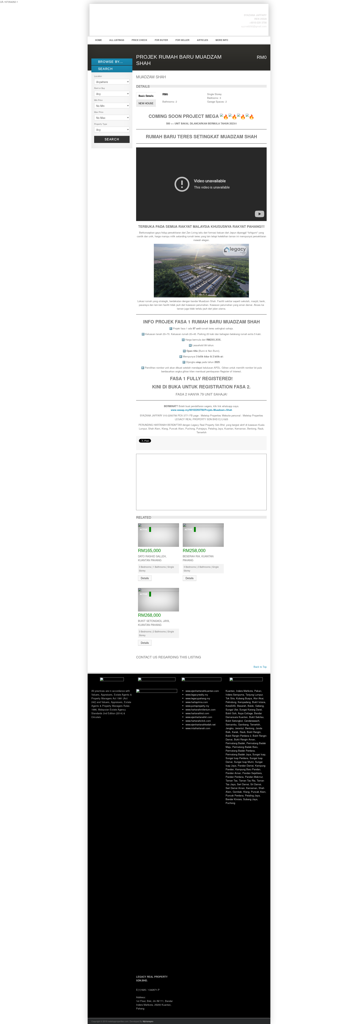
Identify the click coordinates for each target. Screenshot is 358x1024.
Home (98, 40)
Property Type (100, 123)
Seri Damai (243, 784)
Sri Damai (255, 784)
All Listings (116, 40)
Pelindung (231, 702)
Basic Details (146, 96)
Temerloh (255, 724)
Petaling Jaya (252, 795)
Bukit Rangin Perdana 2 (238, 735)
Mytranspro (148, 1021)
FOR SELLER (182, 40)
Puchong (230, 803)
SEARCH (105, 69)
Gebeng (259, 706)
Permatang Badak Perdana (240, 750)
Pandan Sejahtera (252, 773)
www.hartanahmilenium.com (201, 709)
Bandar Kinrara (234, 799)
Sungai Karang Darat (250, 709)
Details (145, 578)
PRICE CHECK (139, 40)
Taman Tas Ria (247, 780)
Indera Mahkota (244, 691)
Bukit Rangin (254, 732)
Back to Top (260, 666)
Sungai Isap (258, 754)
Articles (202, 40)
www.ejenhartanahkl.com (199, 717)
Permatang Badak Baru (244, 747)
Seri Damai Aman (235, 788)
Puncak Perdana (235, 795)
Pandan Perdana (235, 777)
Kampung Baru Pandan (247, 769)
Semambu (231, 724)
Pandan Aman (233, 773)
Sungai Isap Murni (244, 762)
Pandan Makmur (254, 777)
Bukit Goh (231, 713)
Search (112, 139)
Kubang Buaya (244, 698)
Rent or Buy (99, 88)
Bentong (249, 728)
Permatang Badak (235, 743)
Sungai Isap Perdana (237, 758)
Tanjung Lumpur (254, 694)
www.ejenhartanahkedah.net (201, 724)
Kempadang (244, 702)
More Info (222, 40)
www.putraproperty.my (197, 706)
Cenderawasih (251, 720)
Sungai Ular (232, 709)
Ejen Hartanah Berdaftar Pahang (119, 23)
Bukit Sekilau (256, 717)
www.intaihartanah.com (198, 728)
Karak (235, 732)
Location (98, 76)
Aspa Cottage (245, 713)
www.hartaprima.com (197, 702)
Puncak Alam (258, 791)
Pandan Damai (246, 765)
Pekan (257, 691)
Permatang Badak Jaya (238, 754)
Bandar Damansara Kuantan (244, 715)
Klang (246, 791)
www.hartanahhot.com (197, 713)
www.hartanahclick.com (198, 720)
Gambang (243, 724)
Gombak (237, 791)
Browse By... (110, 62)
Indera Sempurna (235, 694)
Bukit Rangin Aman (244, 739)
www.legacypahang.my (198, 698)
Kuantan (230, 691)
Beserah (241, 706)
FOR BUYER (161, 40)
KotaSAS (231, 706)
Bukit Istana (258, 702)
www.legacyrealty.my (197, 694)
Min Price (98, 99)
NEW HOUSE (146, 103)
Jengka (229, 728)
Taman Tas (232, 780)
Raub (242, 732)
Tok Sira (230, 698)
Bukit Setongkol (234, 720)
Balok (251, 706)
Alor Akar (258, 698)
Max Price (98, 111)
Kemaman (251, 788)
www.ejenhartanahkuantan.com (202, 691)
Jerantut (239, 728)
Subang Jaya (250, 799)
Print (141, 445)
